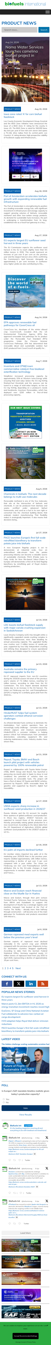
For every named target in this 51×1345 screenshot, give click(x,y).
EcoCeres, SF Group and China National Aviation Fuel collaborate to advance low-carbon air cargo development (25, 1013)
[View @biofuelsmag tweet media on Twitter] (34, 1153)
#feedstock (20, 1187)
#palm (34, 1204)
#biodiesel (28, 1206)
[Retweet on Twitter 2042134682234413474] (15, 1224)
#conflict (11, 1217)
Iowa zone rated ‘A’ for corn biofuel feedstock (23, 115)
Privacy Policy (31, 1342)
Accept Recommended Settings (25, 1336)
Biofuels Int (14, 1137)
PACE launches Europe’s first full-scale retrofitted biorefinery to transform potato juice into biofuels (25, 540)
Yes (7, 1099)
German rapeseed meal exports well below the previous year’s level (24, 936)
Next (18, 968)
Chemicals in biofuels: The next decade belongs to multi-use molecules (25, 495)
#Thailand (12, 1204)
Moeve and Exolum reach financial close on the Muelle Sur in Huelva (22, 892)
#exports (43, 1204)
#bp (23, 1174)
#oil (38, 1204)
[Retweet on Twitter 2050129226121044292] (15, 1160)
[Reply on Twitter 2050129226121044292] (10, 1160)
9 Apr (37, 1169)
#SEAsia (40, 1215)
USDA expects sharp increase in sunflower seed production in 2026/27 (24, 807)
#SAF (17, 1154)
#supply (34, 1215)
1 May (37, 1138)
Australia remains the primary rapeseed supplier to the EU (20, 670)
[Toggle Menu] (48, 12)
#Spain (10, 1141)
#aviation (23, 1154)
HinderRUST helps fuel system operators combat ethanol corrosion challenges (23, 715)
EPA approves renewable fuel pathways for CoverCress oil (20, 324)
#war (25, 1145)
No (7, 1102)
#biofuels (11, 1154)
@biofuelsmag (27, 1138)
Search (44, 30)
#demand (27, 1215)
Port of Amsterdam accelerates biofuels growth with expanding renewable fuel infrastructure (25, 199)
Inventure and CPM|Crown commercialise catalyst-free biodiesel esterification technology (24, 369)
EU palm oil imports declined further (23, 849)
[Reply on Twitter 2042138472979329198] (10, 1193)
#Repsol (18, 1141)
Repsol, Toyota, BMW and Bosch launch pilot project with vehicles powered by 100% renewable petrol (24, 762)
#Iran (21, 1145)
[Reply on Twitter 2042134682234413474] (10, 1224)
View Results (25, 1114)
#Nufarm (11, 1172)
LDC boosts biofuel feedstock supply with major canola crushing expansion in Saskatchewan (25, 627)
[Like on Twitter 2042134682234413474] (20, 1224)
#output (30, 1154)
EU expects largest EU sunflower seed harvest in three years (25, 242)
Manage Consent (21, 1342)
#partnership (13, 1174)
